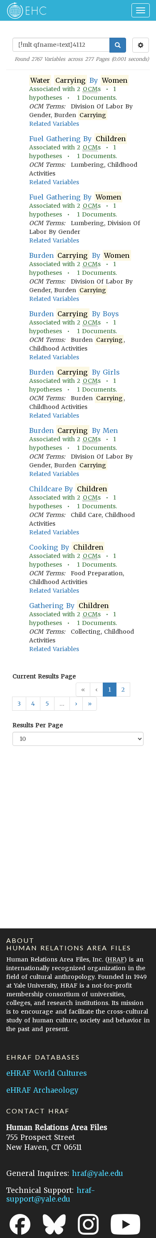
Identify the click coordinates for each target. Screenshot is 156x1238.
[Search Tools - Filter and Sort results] (140, 45)
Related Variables (54, 123)
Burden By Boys (74, 314)
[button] (76, 704)
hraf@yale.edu (97, 1173)
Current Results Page (44, 676)
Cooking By (66, 547)
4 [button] (33, 703)
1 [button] (109, 689)
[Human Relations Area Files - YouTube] (125, 1224)
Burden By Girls (74, 372)
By (78, 80)
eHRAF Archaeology (42, 1090)
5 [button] (47, 703)
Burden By (79, 255)
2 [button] (123, 689)
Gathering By (69, 605)
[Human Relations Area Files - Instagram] (88, 1224)
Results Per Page (37, 725)
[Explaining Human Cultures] (24, 10)
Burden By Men (73, 430)
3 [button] (19, 703)
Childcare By (68, 489)
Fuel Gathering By (77, 139)
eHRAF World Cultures (46, 1073)
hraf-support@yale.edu (50, 1195)
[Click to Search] (117, 45)
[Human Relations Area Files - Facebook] (19, 1224)
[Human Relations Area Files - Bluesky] (54, 1224)
